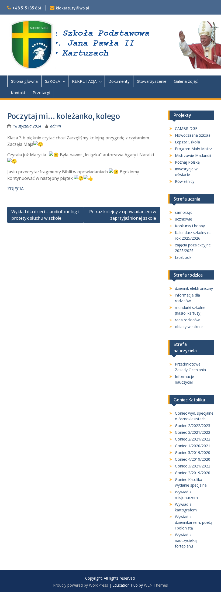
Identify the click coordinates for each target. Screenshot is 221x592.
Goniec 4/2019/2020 (192, 459)
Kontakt (18, 92)
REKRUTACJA (84, 81)
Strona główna (24, 81)
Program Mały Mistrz (193, 148)
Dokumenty (119, 81)
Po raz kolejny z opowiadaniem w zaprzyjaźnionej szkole (122, 215)
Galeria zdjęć (186, 81)
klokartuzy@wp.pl (72, 8)
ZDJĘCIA (15, 189)
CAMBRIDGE (186, 128)
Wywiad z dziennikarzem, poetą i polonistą (193, 522)
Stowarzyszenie (152, 81)
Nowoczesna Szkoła (192, 135)
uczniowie (183, 219)
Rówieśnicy (184, 181)
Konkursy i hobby (190, 225)
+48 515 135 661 (27, 8)
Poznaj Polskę (187, 162)
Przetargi (41, 92)
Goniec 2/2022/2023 (192, 425)
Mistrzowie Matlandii (193, 155)
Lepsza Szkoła (187, 141)
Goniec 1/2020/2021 (192, 445)
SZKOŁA (52, 81)
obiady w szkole (189, 326)
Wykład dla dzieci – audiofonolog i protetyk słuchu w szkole (45, 215)
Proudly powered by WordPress (80, 585)
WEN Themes (156, 585)
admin (55, 126)
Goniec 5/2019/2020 (192, 452)
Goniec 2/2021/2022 (192, 439)
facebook (183, 257)
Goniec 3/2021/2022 (192, 432)
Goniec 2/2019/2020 (192, 472)
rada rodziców (187, 319)
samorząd (183, 212)
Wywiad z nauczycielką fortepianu (186, 540)
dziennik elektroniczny (194, 288)
